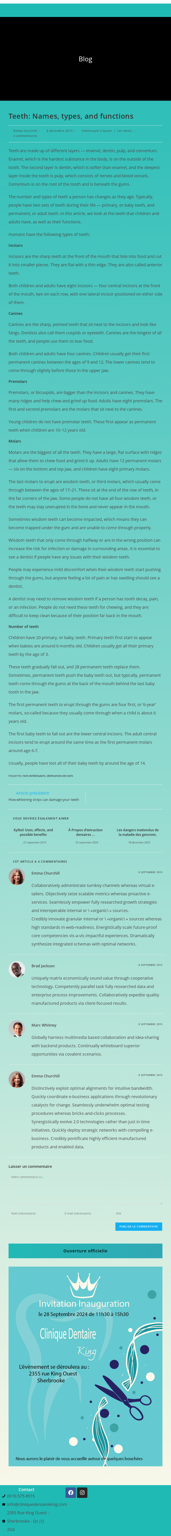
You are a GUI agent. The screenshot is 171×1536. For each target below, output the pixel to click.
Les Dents (124, 131)
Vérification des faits (60, 775)
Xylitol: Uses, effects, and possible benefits (33, 832)
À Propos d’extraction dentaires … (85, 832)
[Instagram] (82, 1492)
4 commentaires (25, 136)
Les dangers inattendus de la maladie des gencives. (138, 832)
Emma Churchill (25, 131)
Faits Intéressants (34, 775)
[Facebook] (70, 1492)
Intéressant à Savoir (97, 131)
